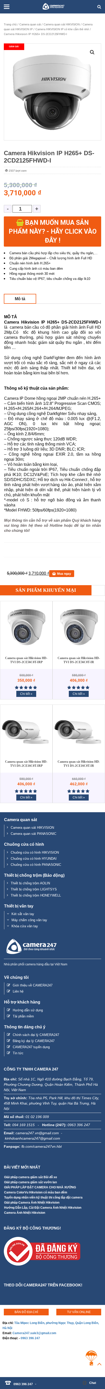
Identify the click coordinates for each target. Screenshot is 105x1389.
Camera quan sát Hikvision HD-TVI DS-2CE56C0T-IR (79, 660)
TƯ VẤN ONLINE (79, 1312)
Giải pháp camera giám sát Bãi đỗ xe (30, 1177)
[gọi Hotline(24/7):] (38, 1381)
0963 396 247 (30, 1338)
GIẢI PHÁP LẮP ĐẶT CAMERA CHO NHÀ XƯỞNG (40, 1187)
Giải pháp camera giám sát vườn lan (30, 1182)
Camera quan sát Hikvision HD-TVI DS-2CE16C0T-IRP (26, 764)
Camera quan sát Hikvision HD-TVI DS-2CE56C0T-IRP (26, 660)
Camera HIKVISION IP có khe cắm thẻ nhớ (62, 29)
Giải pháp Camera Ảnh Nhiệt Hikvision (31, 1202)
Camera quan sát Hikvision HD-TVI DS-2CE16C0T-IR (79, 764)
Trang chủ (10, 24)
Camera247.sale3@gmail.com (34, 1333)
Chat (92, 1383)
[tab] (20, 299)
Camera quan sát (30, 24)
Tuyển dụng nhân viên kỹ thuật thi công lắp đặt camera (43, 1197)
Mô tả (20, 299)
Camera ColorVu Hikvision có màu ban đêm (35, 1192)
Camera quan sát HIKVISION (62, 24)
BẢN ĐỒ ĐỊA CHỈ (26, 1312)
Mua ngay (64, 574)
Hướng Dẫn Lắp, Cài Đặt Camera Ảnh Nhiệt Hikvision (42, 1207)
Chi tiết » (26, 694)
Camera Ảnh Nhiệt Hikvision (24, 1213)
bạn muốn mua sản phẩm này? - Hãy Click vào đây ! (53, 231)
